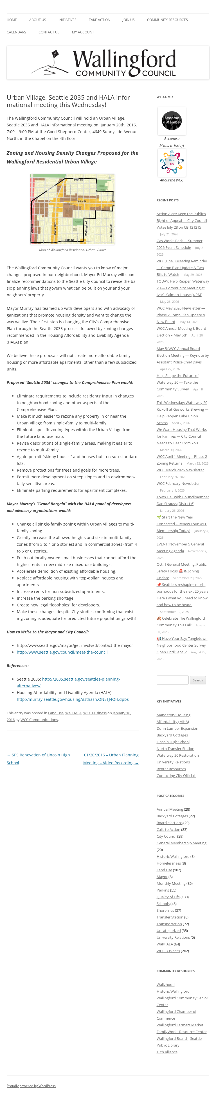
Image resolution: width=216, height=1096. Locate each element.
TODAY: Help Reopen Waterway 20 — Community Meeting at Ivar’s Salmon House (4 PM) (183, 288)
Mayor (162, 876)
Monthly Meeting (171, 883)
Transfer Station (170, 917)
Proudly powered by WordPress (31, 1085)
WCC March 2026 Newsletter (180, 469)
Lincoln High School (173, 741)
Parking (163, 890)
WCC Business (95, 712)
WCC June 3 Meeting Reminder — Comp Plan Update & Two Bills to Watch (182, 267)
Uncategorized (169, 930)
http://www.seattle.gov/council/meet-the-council (62, 652)
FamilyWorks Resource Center (182, 1031)
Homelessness (169, 863)
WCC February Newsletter (178, 483)
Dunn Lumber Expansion (177, 728)
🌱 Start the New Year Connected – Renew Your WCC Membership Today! (182, 524)
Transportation (169, 923)
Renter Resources (171, 768)
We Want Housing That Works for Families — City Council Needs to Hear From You (182, 436)
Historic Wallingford (173, 856)
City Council (166, 836)
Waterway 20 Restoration (178, 755)
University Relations (173, 762)
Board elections (170, 822)
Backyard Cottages (172, 735)
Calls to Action (168, 829)
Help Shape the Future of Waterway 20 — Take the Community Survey (178, 382)
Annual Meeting (170, 809)
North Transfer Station (175, 748)
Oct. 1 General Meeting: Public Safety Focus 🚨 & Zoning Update (181, 571)
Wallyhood (166, 984)
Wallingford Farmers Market (180, 1024)
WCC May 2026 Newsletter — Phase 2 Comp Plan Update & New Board (181, 315)
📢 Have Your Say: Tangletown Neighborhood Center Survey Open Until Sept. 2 (182, 645)
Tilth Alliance (167, 1051)
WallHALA (73, 712)
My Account (83, 32)
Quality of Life (168, 896)
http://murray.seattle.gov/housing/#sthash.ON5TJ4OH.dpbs (73, 699)
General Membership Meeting (181, 842)
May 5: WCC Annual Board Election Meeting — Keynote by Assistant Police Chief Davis (183, 355)
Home (12, 19)
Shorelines (165, 910)
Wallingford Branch (172, 1038)
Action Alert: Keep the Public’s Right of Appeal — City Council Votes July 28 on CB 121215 (182, 220)
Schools (163, 903)
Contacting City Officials (176, 775)
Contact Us (49, 32)
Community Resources (167, 19)
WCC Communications (39, 719)
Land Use (56, 712)
